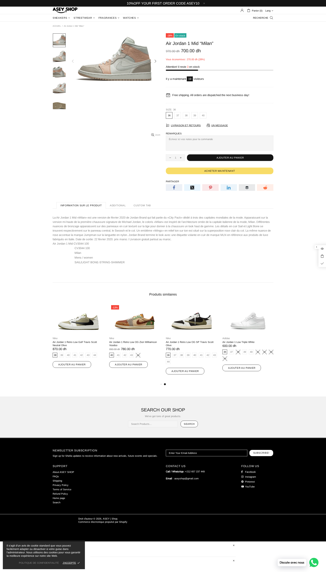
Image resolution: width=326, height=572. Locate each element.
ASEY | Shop (65, 10)
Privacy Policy (60, 485)
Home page (59, 498)
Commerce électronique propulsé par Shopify (102, 521)
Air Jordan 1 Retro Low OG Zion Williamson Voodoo (133, 344)
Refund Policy (60, 493)
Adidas (226, 338)
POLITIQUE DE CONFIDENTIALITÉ (39, 562)
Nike (55, 338)
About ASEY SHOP (63, 472)
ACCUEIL (57, 26)
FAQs (56, 476)
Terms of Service (62, 489)
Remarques (174, 133)
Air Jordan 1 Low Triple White (238, 342)
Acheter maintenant (219, 170)
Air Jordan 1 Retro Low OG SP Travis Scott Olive (190, 344)
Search (189, 424)
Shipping (57, 480)
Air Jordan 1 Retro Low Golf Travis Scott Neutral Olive (75, 344)
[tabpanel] (191, 342)
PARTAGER (172, 181)
